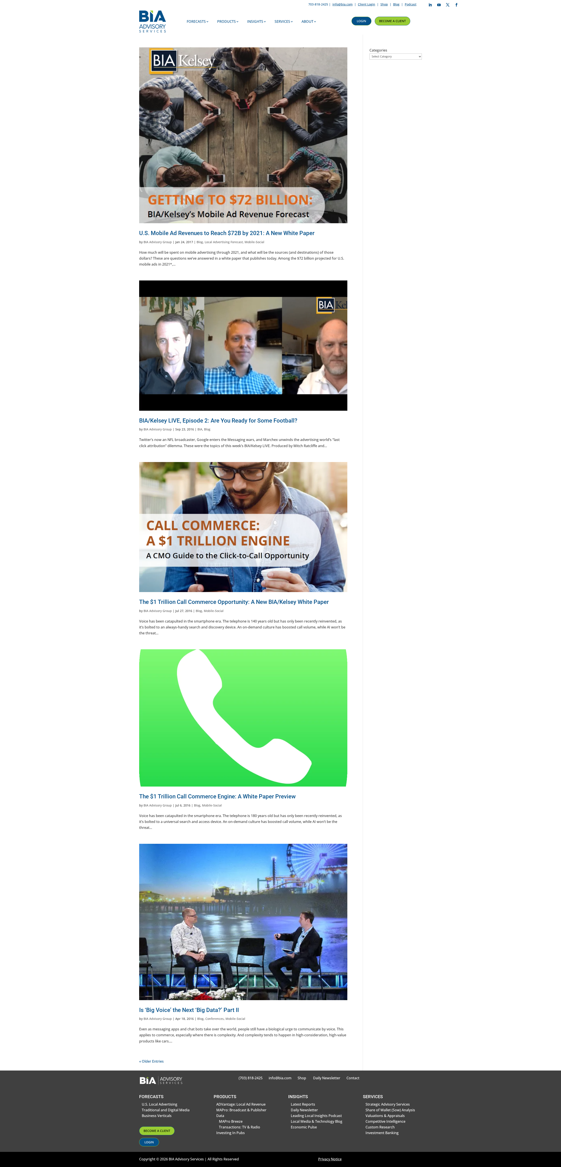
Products (226, 21)
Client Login (366, 4)
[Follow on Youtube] (438, 4)
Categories (378, 50)
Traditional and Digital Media (166, 1110)
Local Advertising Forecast (224, 242)
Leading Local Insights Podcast (316, 1115)
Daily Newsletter (326, 1078)
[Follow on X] (447, 4)
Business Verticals (157, 1115)
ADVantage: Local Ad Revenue (241, 1104)
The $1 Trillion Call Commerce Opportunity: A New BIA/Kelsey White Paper (234, 602)
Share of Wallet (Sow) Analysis (390, 1110)
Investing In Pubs (230, 1132)
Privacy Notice (330, 1159)
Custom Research (380, 1127)
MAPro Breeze (231, 1121)
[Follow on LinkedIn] (430, 4)
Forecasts (196, 21)
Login (361, 21)
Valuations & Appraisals (385, 1115)
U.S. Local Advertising (159, 1104)
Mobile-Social (254, 242)
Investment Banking (382, 1132)
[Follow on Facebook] (456, 4)
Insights (255, 21)
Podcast (410, 4)
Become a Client (392, 21)
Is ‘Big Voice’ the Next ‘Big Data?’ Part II (189, 1010)
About (307, 21)
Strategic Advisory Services (388, 1104)
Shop (384, 4)
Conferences (214, 1019)
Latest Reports (303, 1104)
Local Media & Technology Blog (316, 1121)
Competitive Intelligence (385, 1121)
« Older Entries (151, 1061)
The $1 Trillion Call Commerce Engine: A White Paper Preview (217, 796)
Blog (396, 4)
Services (282, 21)
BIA (199, 429)
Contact (352, 1078)
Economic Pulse (304, 1127)
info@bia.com (342, 4)
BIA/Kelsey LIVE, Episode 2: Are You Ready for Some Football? (218, 420)
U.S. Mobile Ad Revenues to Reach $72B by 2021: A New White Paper (226, 233)
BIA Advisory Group (158, 242)
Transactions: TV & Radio (239, 1127)
